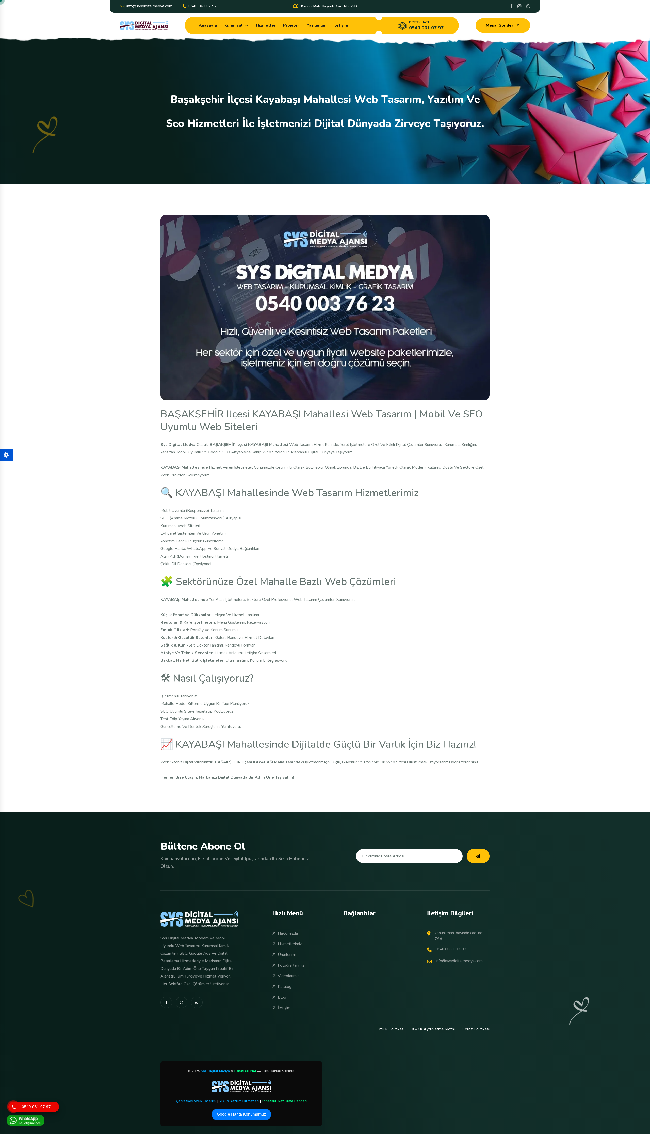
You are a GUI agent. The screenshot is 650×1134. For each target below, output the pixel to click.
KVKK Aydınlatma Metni (433, 1029)
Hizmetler (265, 25)
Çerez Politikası (476, 1029)
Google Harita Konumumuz (241, 1114)
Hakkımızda (288, 933)
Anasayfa (208, 25)
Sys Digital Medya (215, 1071)
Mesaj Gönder (499, 25)
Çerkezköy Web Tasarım (196, 1101)
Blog (282, 997)
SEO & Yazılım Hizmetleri (239, 1101)
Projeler (291, 25)
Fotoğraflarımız (291, 965)
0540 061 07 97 (202, 6)
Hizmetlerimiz (290, 944)
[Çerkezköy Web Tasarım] (241, 1086)
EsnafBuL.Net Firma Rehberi (284, 1101)
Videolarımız (288, 976)
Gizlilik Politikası (390, 1029)
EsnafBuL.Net (245, 1071)
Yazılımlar (316, 25)
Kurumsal (233, 25)
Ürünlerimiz (287, 954)
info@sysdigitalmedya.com (149, 6)
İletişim (340, 25)
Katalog (284, 986)
